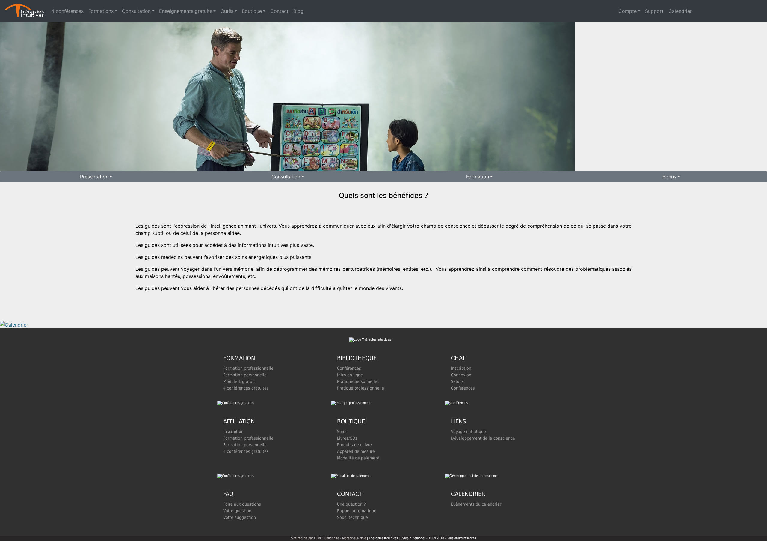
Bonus (669, 177)
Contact (279, 11)
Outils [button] (227, 11)
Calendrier (680, 11)
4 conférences (67, 11)
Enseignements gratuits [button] (185, 11)
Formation (477, 177)
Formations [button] (101, 11)
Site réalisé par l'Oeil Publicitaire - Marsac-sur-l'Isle (328, 538)
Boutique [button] (252, 11)
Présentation (94, 177)
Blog (298, 11)
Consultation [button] (136, 11)
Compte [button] (627, 11)
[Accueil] (24, 11)
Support (654, 11)
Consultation (285, 177)
